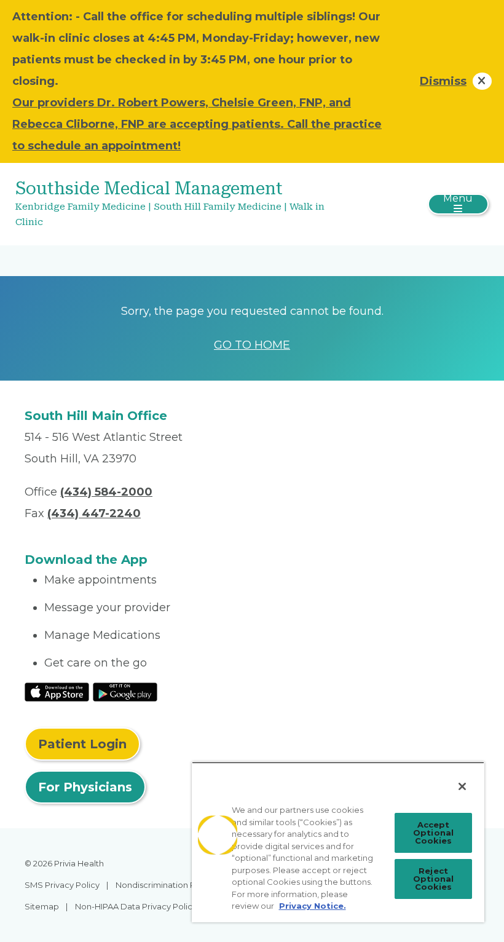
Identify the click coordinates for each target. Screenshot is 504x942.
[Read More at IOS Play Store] (57, 692)
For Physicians (85, 787)
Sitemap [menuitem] (42, 906)
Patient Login (82, 744)
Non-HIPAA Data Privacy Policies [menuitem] (139, 906)
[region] (338, 842)
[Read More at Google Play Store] (125, 692)
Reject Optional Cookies (433, 879)
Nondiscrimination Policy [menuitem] (165, 885)
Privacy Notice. (312, 906)
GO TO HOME (252, 345)
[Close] (462, 786)
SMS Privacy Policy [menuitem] (62, 885)
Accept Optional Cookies (433, 832)
